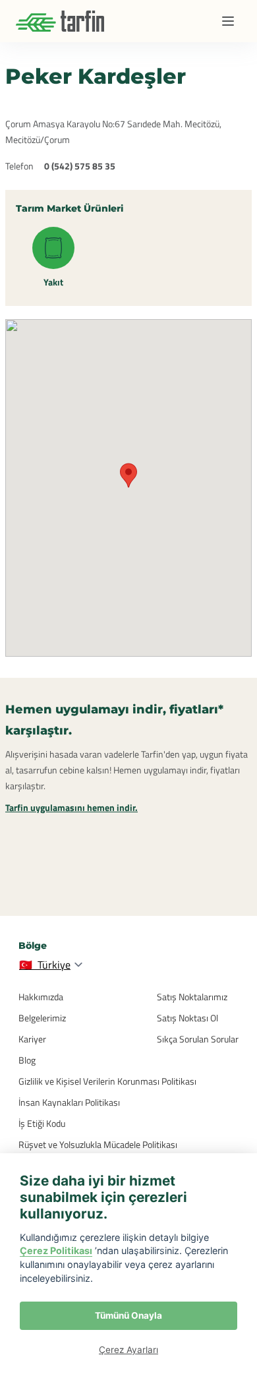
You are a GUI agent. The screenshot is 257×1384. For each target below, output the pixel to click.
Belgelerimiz (42, 1018)
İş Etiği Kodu (41, 1123)
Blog (27, 1060)
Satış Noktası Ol (187, 1018)
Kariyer (32, 1039)
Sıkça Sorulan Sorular (198, 1039)
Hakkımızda (40, 997)
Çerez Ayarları (128, 1349)
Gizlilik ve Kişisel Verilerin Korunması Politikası (107, 1081)
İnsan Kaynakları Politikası (69, 1102)
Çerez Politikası (56, 1250)
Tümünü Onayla (128, 1315)
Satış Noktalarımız (192, 997)
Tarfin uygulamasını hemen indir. (71, 807)
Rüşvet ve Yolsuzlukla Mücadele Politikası (97, 1144)
